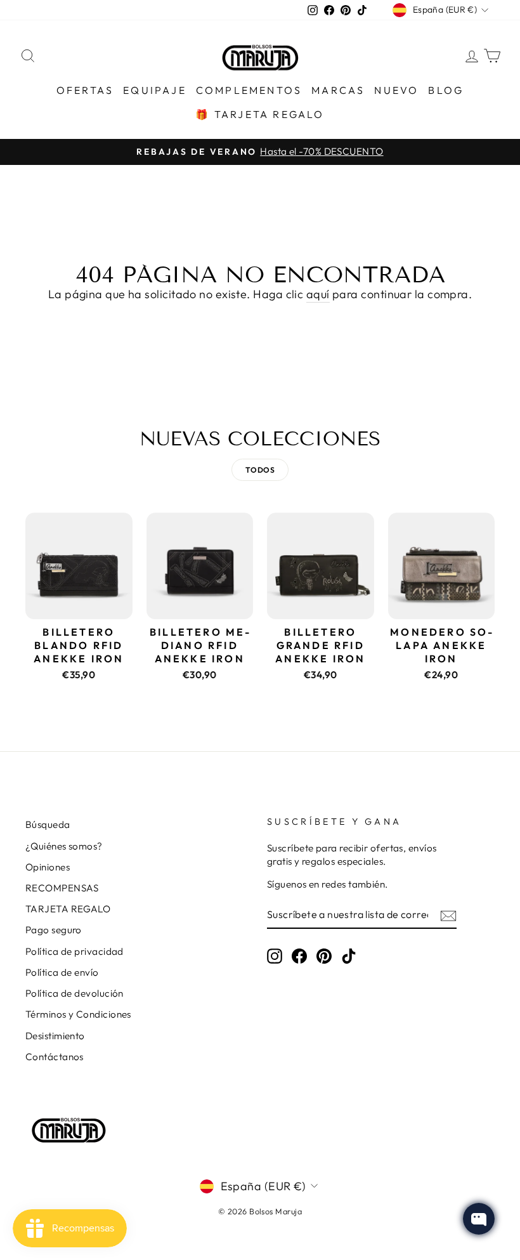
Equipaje (154, 90)
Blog (446, 90)
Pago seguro (53, 930)
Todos (260, 470)
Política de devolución (74, 993)
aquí (318, 294)
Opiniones (47, 867)
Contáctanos (54, 1057)
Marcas (338, 90)
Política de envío (62, 972)
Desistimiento (55, 1036)
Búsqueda (47, 824)
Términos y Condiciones (78, 1014)
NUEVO (396, 90)
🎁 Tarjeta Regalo (259, 114)
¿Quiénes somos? (64, 846)
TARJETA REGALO (67, 909)
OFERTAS (85, 90)
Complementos (249, 90)
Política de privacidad (74, 951)
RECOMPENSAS (62, 888)
